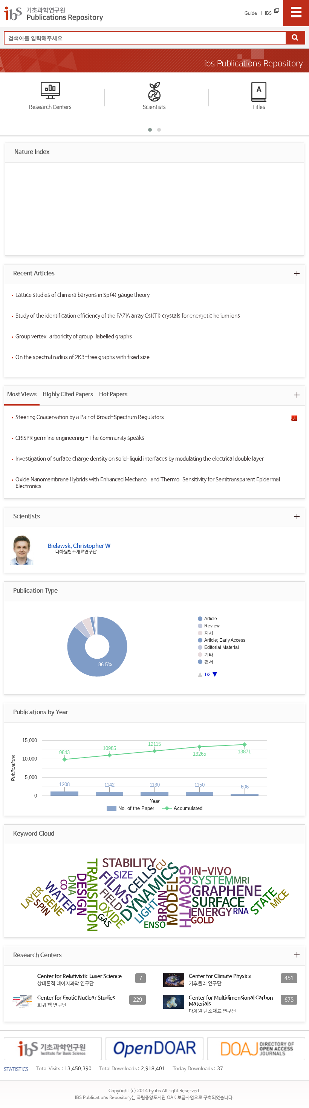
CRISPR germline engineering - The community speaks (79, 438)
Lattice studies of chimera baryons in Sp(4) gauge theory (82, 295)
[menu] (296, 13)
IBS (268, 13)
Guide (251, 13)
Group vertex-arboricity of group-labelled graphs (73, 336)
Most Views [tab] (22, 394)
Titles (258, 107)
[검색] (295, 38)
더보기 (296, 273)
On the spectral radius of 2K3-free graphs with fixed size (82, 357)
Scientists (154, 107)
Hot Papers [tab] (113, 394)
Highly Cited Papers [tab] (68, 394)
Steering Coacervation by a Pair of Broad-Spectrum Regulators (89, 417)
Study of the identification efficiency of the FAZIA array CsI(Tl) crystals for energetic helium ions (127, 316)
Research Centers (50, 107)
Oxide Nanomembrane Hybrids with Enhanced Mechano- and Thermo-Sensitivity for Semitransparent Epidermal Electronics (147, 482)
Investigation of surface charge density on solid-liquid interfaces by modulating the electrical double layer (139, 459)
